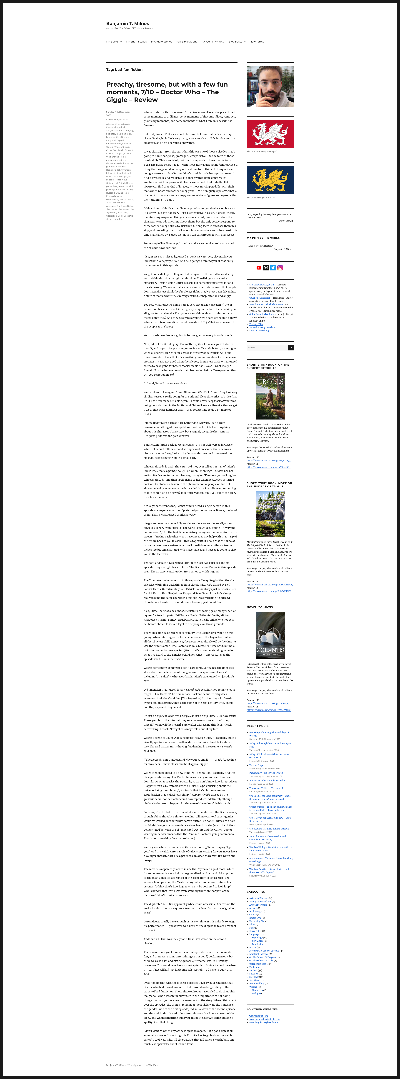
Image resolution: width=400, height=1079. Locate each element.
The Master (123, 209)
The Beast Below (125, 206)
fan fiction (121, 163)
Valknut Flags (256, 765)
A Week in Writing (213, 41)
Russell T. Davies (114, 193)
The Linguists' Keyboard (261, 284)
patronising (112, 186)
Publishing (254, 967)
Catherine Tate (113, 143)
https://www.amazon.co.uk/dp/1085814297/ (269, 460)
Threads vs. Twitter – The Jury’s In (266, 788)
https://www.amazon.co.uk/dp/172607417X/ (269, 703)
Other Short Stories (259, 964)
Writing (253, 987)
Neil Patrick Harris (123, 183)
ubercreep (111, 216)
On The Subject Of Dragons (262, 957)
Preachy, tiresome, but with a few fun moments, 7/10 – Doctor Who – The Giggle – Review (167, 91)
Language (254, 934)
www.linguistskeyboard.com (263, 1022)
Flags (252, 928)
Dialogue (256, 993)
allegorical (119, 127)
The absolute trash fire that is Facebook (269, 828)
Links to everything (259, 330)
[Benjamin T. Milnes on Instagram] (280, 267)
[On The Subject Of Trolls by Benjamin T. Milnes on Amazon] (270, 396)
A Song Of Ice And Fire (260, 901)
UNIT (120, 216)
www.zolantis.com (258, 1016)
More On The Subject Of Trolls (264, 950)
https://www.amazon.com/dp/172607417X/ (269, 710)
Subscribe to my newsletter (262, 327)
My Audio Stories (161, 41)
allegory (129, 130)
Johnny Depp (124, 170)
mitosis (110, 179)
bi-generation (113, 137)
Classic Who (112, 147)
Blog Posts (235, 41)
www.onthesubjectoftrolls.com (264, 1019)
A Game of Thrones (259, 898)
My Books (112, 41)
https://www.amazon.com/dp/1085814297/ (268, 467)
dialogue (118, 153)
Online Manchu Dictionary (262, 314)
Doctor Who (112, 119)
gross (130, 163)
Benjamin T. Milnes (127, 23)
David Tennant (125, 150)
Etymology (257, 937)
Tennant (116, 202)
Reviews (123, 119)
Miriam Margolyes (121, 176)
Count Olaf (111, 150)
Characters (257, 990)
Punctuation (258, 944)
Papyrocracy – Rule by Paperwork (266, 773)
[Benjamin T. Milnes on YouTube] (259, 268)
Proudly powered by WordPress (143, 1065)
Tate (108, 202)
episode (110, 160)
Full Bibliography (186, 41)
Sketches (253, 973)
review (129, 189)
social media (126, 199)
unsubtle (128, 216)
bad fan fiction (124, 133)
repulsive (120, 189)
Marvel (119, 173)
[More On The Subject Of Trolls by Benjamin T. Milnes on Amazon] (270, 514)
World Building (256, 983)
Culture (253, 914)
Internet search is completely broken (267, 780)
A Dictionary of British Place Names (267, 304)
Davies (109, 153)
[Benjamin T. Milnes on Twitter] (273, 267)
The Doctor (111, 209)
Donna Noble (119, 156)
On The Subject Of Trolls (261, 960)
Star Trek (254, 977)
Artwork (253, 908)
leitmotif (110, 173)
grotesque (111, 166)
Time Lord (122, 212)
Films (252, 924)
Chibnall (126, 143)
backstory (111, 133)
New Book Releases (258, 954)
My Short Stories (136, 41)
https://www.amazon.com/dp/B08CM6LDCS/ (269, 591)
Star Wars (254, 980)
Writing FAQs (256, 324)
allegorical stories (115, 130)
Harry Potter (255, 931)
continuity (124, 147)
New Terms (257, 41)
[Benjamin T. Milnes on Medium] (266, 267)
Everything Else (257, 921)
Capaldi (121, 140)
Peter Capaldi (126, 186)
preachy (110, 189)
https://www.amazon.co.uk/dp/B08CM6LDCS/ (270, 584)
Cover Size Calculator (259, 298)
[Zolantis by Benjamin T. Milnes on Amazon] (270, 635)
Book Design (255, 911)
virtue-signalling (114, 219)
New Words (257, 941)
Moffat (118, 179)
